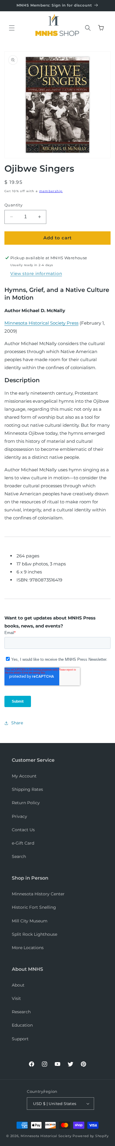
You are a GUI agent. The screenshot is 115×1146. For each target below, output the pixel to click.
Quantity (13, 205)
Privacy (19, 816)
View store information (36, 273)
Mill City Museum (29, 921)
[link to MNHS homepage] (56, 21)
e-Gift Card (23, 843)
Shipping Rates (27, 789)
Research (21, 1011)
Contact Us (23, 829)
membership (51, 191)
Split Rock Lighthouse (34, 934)
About (18, 985)
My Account (24, 776)
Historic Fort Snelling (34, 907)
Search (19, 856)
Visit (16, 998)
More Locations (28, 947)
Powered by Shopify (91, 1136)
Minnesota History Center (38, 894)
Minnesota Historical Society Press (41, 323)
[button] (11, 27)
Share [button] (17, 722)
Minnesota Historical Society (46, 1136)
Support (20, 1038)
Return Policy (26, 802)
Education (22, 1025)
